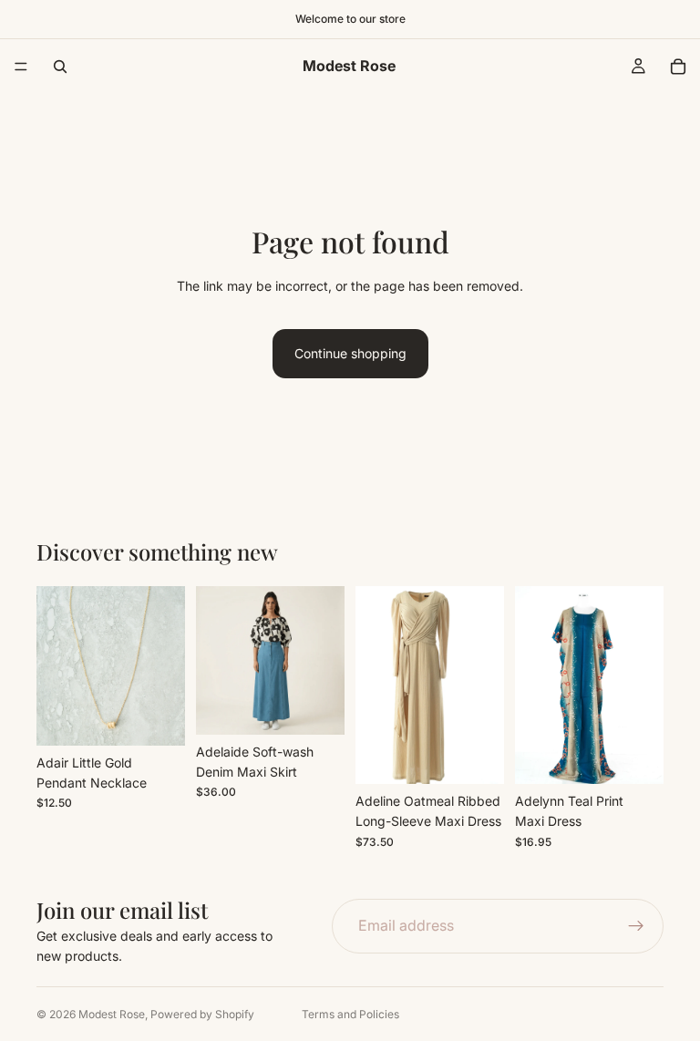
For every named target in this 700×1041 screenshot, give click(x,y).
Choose (332, 706)
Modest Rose (111, 1014)
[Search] (60, 66)
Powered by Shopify (202, 1014)
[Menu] (21, 67)
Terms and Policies (350, 1014)
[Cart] (678, 66)
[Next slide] (324, 660)
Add (172, 717)
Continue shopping (350, 353)
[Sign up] (636, 926)
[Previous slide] (216, 660)
